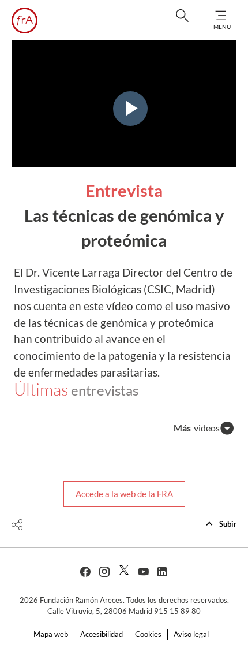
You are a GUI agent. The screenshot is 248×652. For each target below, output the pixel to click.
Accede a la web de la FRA (124, 494)
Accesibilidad (101, 634)
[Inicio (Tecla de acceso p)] (24, 20)
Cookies (148, 634)
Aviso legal (191, 634)
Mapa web (50, 634)
